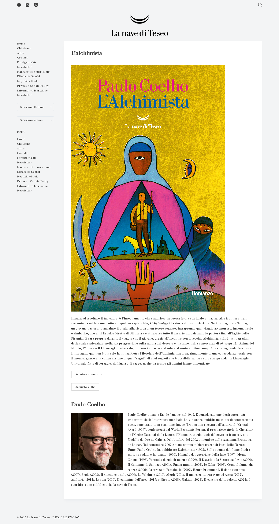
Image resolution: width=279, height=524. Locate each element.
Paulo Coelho (88, 404)
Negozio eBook (27, 81)
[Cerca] (260, 5)
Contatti (22, 57)
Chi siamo (24, 48)
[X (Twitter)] (27, 5)
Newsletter (24, 67)
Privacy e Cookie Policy (32, 85)
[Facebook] (19, 5)
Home (21, 43)
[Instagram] (36, 5)
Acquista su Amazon (88, 374)
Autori (21, 53)
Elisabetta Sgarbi (28, 76)
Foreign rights (26, 62)
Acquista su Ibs (85, 387)
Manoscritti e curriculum (33, 71)
